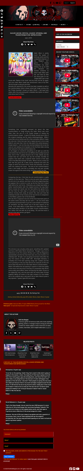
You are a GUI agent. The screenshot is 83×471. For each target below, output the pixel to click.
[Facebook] (50, 2)
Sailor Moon (32, 297)
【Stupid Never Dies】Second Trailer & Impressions (22, 355)
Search (72, 3)
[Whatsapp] (1, 33)
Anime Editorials (17, 297)
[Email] (31, 44)
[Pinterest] (1, 23)
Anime (46, 24)
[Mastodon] (1, 27)
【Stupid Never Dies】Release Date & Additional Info (35, 355)
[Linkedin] (1, 20)
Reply (8, 394)
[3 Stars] (25, 293)
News (63, 24)
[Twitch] (60, 2)
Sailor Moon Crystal (43, 297)
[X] (25, 44)
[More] (1, 36)
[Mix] (1, 30)
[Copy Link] (34, 44)
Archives (58, 45)
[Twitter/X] (53, 2)
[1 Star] (21, 293)
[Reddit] (1, 17)
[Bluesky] (28, 44)
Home (28, 24)
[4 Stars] (26, 293)
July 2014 (25, 297)
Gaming (37, 24)
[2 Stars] (23, 293)
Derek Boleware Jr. (11, 402)
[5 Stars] (28, 293)
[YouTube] (57, 2)
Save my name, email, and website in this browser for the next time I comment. (26, 452)
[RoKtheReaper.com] (41, 13)
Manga (55, 24)
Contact (20, 24)
